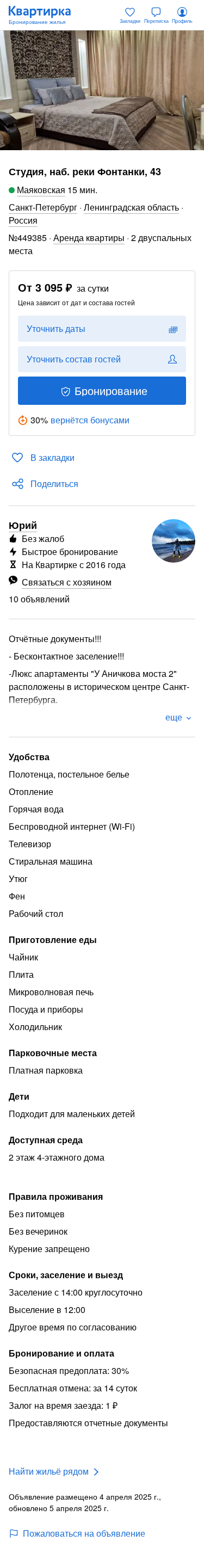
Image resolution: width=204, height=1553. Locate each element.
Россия (23, 220)
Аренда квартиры (89, 237)
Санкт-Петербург (43, 207)
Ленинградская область (131, 207)
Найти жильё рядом (49, 1471)
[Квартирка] (45, 15)
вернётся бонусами (90, 420)
